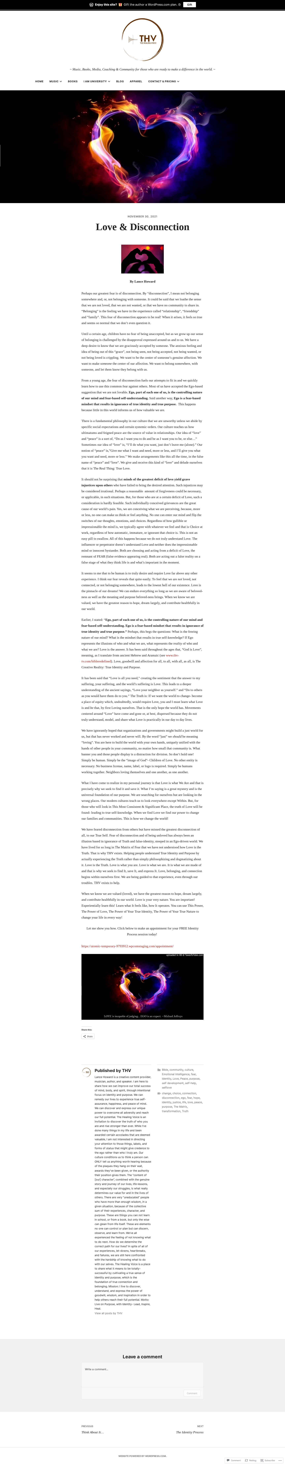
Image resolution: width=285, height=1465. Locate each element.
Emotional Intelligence (176, 1074)
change (166, 1093)
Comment (192, 1393)
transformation (171, 1111)
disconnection (170, 1097)
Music (54, 81)
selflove (167, 1087)
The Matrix (180, 1106)
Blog (120, 81)
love (190, 1102)
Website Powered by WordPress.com (142, 1456)
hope (196, 1097)
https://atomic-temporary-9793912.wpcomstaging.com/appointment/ (127, 946)
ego (183, 1097)
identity (166, 1102)
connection (189, 1093)
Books (73, 81)
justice (177, 1102)
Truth (185, 1111)
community (176, 1069)
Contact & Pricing (162, 81)
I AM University (95, 81)
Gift (189, 4)
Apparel (136, 81)
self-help (190, 1083)
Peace (184, 1078)
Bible (165, 1069)
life (184, 1102)
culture (189, 1069)
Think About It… (92, 1429)
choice (177, 1093)
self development (173, 1083)
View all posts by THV (108, 1313)
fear (193, 1074)
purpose (194, 1078)
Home (39, 81)
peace (198, 1102)
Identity (166, 1078)
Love (176, 1078)
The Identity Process (190, 1429)
